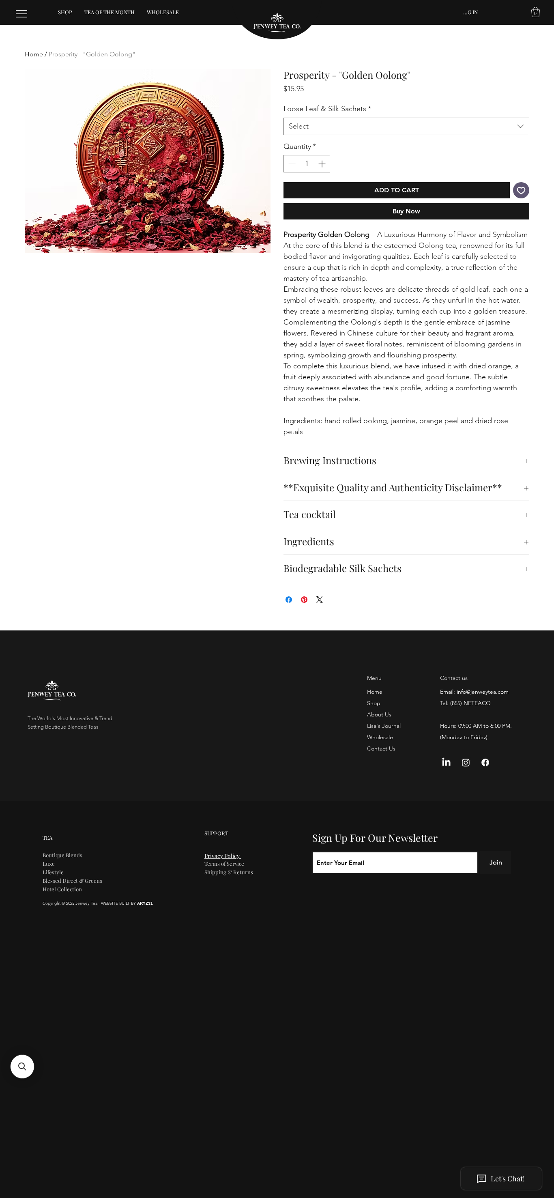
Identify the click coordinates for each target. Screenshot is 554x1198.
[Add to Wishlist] (521, 190)
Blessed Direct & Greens (72, 880)
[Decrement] (291, 163)
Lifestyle (53, 872)
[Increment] (322, 163)
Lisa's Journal (384, 725)
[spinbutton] (306, 163)
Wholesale (380, 737)
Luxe (49, 863)
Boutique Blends (62, 855)
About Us (379, 714)
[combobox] (406, 126)
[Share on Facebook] (289, 599)
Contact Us (381, 748)
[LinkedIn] (446, 762)
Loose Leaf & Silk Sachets (327, 108)
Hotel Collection (62, 889)
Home (34, 54)
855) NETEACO (471, 703)
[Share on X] (319, 599)
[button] (535, 12)
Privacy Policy (222, 856)
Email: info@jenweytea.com (474, 691)
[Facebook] (485, 762)
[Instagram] (466, 762)
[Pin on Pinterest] (304, 599)
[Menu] (22, 14)
